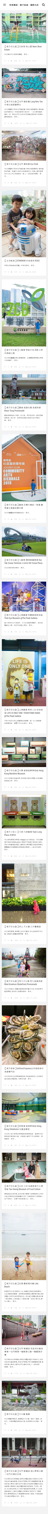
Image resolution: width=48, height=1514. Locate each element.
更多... (31, 723)
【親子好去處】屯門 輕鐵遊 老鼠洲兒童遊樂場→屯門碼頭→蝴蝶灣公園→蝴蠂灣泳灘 (23, 1351)
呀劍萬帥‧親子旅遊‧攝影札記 (24, 5)
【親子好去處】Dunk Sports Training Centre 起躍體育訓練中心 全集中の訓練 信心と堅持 (23, 47)
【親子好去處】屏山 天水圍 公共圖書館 (22, 926)
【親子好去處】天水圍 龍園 (17, 1414)
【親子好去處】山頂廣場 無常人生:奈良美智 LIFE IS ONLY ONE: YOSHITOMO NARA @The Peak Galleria (23, 712)
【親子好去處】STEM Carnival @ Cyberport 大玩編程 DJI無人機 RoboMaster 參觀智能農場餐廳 (23, 103)
